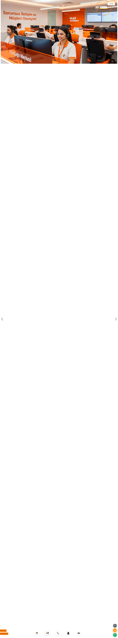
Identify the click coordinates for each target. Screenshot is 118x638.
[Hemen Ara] (115, 630)
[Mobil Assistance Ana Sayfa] (101, 7)
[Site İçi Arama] (115, 626)
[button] (5, 2)
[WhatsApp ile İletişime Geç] (115, 635)
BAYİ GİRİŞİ (111, 3)
